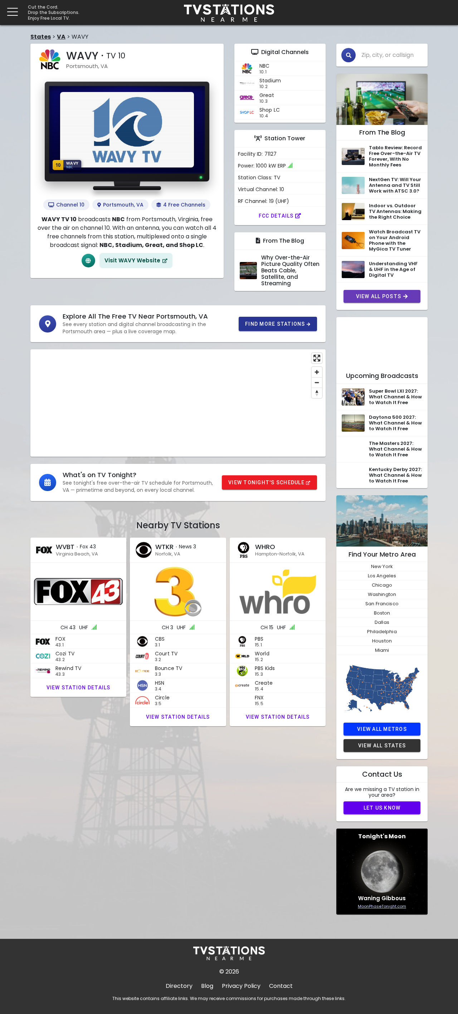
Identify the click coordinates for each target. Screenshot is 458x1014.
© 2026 (229, 971)
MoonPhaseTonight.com (382, 906)
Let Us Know (382, 808)
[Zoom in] (317, 372)
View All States (382, 745)
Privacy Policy (241, 986)
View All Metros (382, 729)
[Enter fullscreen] (317, 358)
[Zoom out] (317, 382)
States (40, 37)
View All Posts (378, 296)
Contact (281, 986)
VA (61, 37)
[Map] (178, 403)
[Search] (348, 55)
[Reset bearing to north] (317, 393)
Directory (179, 986)
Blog (207, 986)
